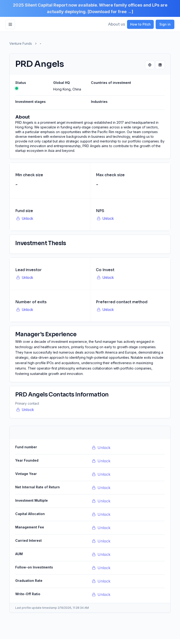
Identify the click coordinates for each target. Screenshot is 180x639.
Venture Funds (20, 43)
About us (116, 24)
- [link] (40, 43)
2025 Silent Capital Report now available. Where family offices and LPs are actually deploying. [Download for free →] (90, 8)
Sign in (165, 24)
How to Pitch (140, 24)
